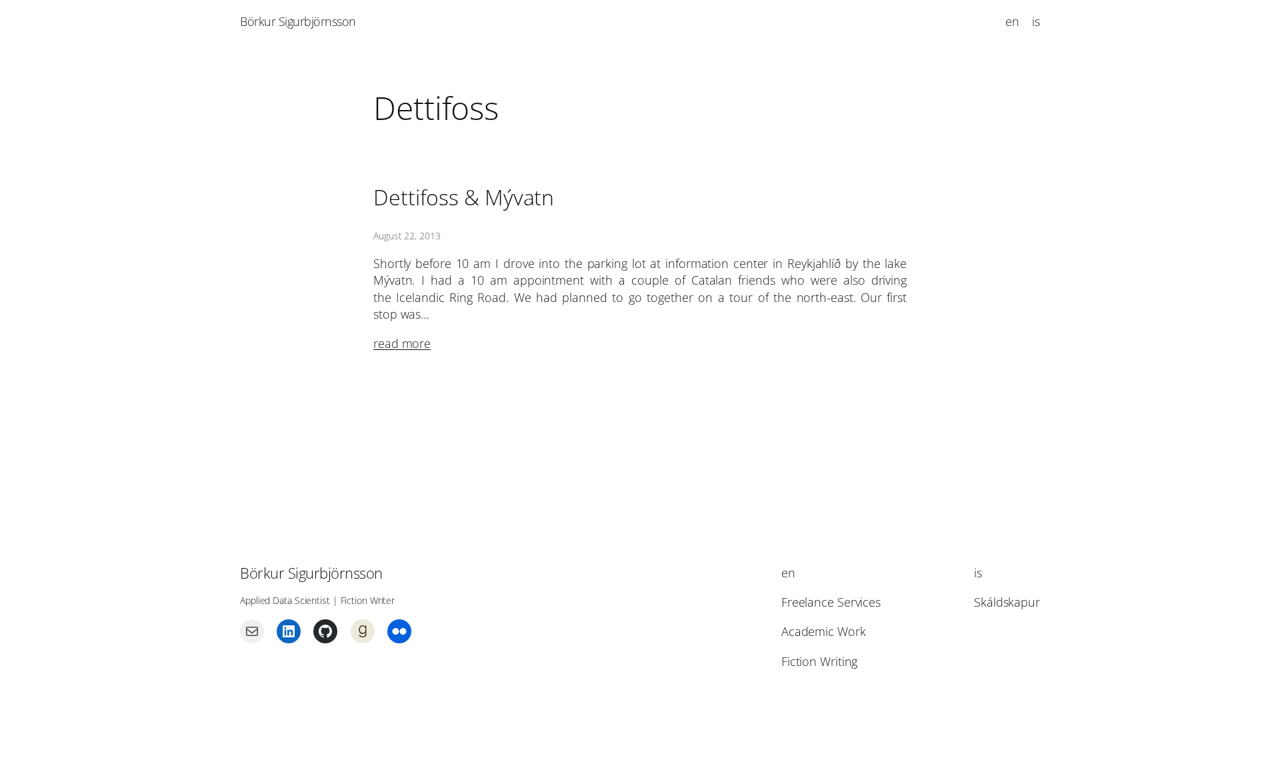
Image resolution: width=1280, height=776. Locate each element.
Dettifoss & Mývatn (463, 197)
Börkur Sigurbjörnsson (298, 21)
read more (402, 343)
